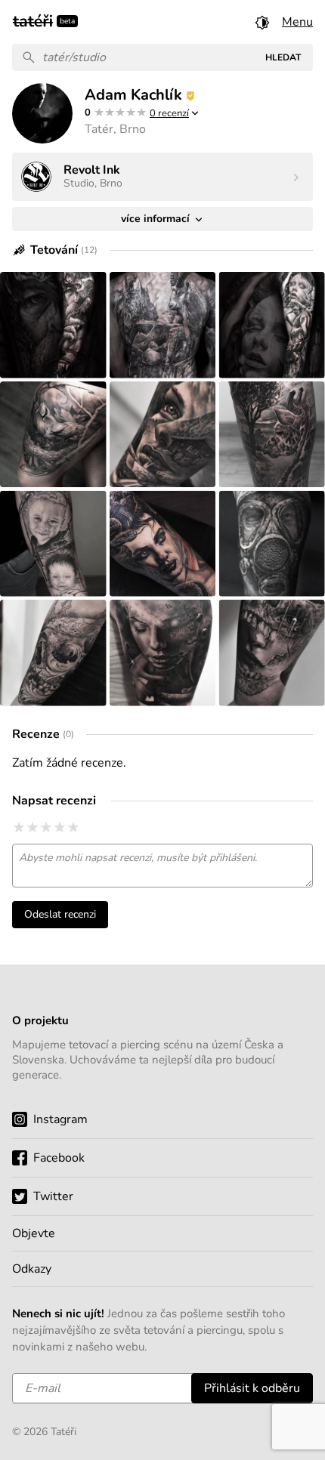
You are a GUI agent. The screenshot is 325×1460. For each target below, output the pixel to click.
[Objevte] (162, 1233)
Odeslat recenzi (60, 914)
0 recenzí (169, 113)
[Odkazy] (162, 1269)
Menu (297, 22)
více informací (157, 218)
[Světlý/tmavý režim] (262, 22)
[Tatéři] (33, 19)
